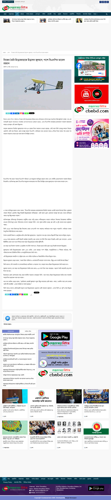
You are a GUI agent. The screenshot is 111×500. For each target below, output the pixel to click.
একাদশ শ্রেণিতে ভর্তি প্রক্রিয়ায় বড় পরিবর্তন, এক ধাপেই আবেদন (41, 406)
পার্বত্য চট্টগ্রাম (29, 14)
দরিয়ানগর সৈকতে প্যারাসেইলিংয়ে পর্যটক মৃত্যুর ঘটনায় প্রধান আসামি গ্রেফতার (68, 406)
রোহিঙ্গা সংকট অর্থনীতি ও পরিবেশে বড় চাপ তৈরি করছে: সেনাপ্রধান (14, 406)
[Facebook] (12, 113)
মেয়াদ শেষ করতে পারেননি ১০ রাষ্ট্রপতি (67, 437)
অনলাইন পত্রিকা (87, 14)
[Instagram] (22, 113)
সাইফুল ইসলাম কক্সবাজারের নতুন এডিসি (13, 375)
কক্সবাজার (11, 14)
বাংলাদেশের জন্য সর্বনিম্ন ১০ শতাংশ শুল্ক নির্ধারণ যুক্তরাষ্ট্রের (95, 438)
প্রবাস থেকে (82, 479)
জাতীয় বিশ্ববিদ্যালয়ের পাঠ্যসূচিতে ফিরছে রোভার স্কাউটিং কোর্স (19, 334)
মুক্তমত (89, 479)
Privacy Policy (7, 482)
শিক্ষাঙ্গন (78, 14)
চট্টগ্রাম (22, 14)
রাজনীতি (72, 14)
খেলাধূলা (37, 14)
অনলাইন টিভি (17, 482)
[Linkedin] (17, 113)
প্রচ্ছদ (5, 14)
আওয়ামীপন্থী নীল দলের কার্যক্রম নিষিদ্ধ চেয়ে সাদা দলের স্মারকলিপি (40, 438)
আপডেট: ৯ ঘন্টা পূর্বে (20, 1)
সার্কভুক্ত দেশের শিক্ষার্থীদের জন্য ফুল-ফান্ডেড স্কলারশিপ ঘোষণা (94, 406)
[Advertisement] (52, 38)
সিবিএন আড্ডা (27, 482)
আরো (95, 14)
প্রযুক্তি (59, 14)
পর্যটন (43, 14)
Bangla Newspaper (71, 498)
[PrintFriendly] (8, 113)
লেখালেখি (95, 479)
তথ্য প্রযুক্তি (50, 479)
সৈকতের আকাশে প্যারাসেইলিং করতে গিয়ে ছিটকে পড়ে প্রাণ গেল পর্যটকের (14, 438)
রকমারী (49, 14)
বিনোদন (65, 14)
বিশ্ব (55, 14)
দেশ (17, 14)
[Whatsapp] (26, 113)
